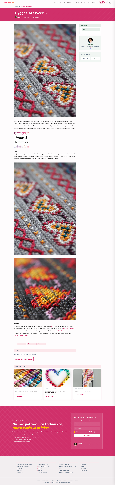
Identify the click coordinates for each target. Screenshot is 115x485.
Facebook (32, 344)
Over (88, 2)
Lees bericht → (20, 396)
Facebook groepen (68, 328)
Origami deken (19, 472)
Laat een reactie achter (24, 359)
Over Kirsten (83, 464)
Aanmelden (87, 435)
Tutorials (83, 2)
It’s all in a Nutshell (60, 331)
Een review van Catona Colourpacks (26, 391)
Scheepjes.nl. (21, 331)
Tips (84, 29)
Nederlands (95, 58)
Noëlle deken (19, 470)
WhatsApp (41, 344)
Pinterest (22, 344)
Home (55, 2)
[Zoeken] (106, 2)
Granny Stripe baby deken (83, 391)
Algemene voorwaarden (61, 480)
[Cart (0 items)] (110, 2)
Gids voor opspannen (64, 470)
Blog (60, 2)
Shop (77, 2)
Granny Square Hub (42, 472)
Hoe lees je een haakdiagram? (66, 472)
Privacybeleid (52, 480)
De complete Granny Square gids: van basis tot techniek (56, 392)
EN (100, 2)
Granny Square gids (64, 464)
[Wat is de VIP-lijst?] (94, 432)
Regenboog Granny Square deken (24, 464)
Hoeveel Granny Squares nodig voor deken (67, 467)
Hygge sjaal (19, 468)
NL (103, 2)
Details (84, 31)
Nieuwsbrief (83, 468)
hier (52, 326)
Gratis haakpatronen (68, 2)
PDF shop (39, 470)
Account (94, 2)
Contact (82, 466)
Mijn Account (83, 470)
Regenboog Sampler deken (22, 466)
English (85, 58)
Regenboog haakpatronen (43, 466)
